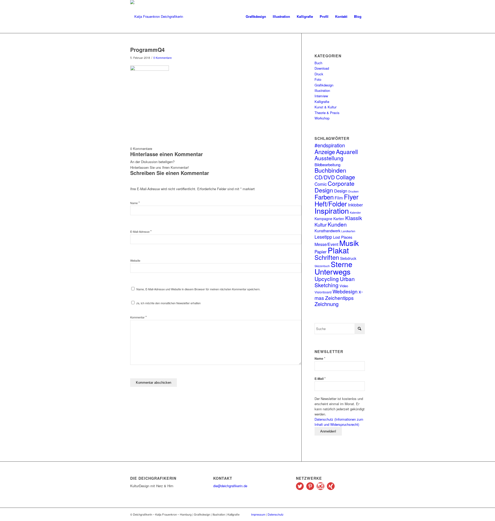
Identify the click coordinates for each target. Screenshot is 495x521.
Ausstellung (329, 158)
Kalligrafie (322, 101)
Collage (345, 177)
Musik (349, 242)
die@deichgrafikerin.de (230, 485)
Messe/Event (326, 244)
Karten (338, 218)
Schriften (327, 257)
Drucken (353, 191)
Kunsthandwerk (327, 230)
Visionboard (323, 292)
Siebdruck (348, 258)
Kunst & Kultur (325, 107)
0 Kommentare (162, 58)
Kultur (321, 224)
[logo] (156, 16)
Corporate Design (334, 186)
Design (340, 191)
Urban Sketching (335, 282)
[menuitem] (255, 16)
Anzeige (325, 151)
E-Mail (320, 378)
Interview (321, 95)
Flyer (351, 196)
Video (344, 285)
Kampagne (323, 218)
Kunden (337, 224)
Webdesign (345, 291)
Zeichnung (327, 304)
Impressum (258, 514)
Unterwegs (333, 271)
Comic (321, 184)
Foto (318, 79)
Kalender (355, 212)
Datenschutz (276, 514)
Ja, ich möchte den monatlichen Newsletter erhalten (168, 303)
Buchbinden (330, 170)
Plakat (338, 250)
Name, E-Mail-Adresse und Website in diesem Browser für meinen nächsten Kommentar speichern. (198, 289)
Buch (318, 62)
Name (135, 203)
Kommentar (138, 317)
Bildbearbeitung (327, 164)
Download (322, 68)
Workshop (322, 118)
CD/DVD (325, 177)
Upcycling (327, 279)
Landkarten (348, 231)
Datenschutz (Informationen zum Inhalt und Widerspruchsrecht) (339, 422)
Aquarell (347, 151)
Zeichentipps (339, 297)
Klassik (353, 218)
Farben (324, 196)
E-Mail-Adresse (141, 231)
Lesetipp (323, 237)
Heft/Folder (331, 203)
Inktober (355, 204)
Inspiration (332, 210)
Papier (321, 252)
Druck (319, 73)
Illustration (322, 90)
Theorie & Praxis (327, 112)
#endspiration (330, 145)
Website (135, 260)
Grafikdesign (324, 85)
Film (339, 198)
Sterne (341, 264)
